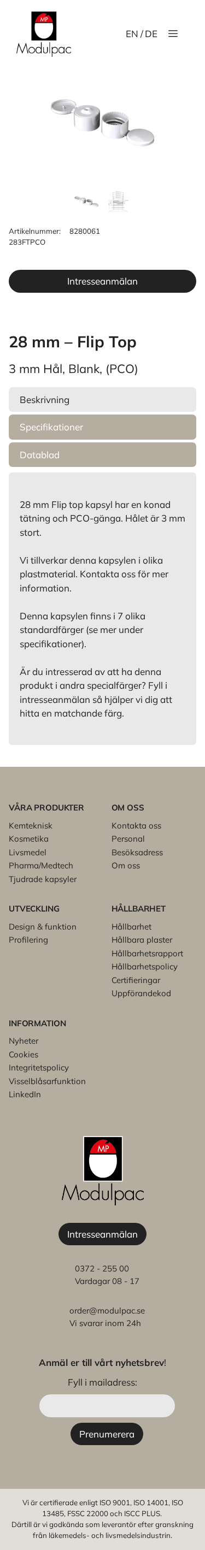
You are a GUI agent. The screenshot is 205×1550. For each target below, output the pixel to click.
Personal (128, 838)
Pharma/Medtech (41, 865)
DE (151, 33)
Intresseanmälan (102, 281)
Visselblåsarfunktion (47, 1081)
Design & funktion (43, 926)
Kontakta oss (136, 825)
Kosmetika (29, 838)
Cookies (23, 1054)
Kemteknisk (30, 825)
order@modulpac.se (107, 1310)
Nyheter (23, 1041)
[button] (102, 399)
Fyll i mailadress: (102, 1382)
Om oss (126, 865)
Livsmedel (27, 852)
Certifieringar (136, 980)
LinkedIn (25, 1094)
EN (132, 33)
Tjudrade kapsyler (43, 879)
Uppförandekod (141, 993)
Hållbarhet (131, 926)
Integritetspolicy (39, 1067)
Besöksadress (137, 852)
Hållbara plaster (142, 939)
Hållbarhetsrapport (147, 953)
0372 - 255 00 (102, 1268)
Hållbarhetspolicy (145, 966)
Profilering (28, 939)
